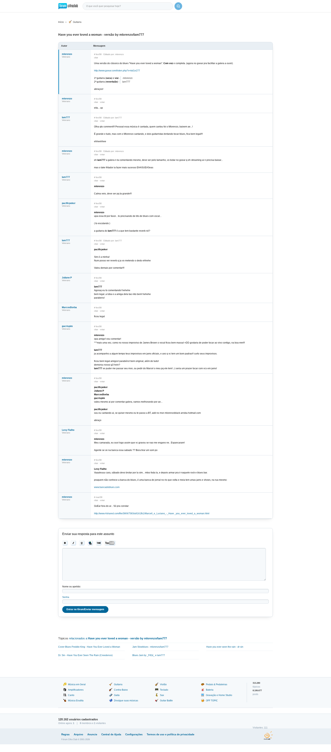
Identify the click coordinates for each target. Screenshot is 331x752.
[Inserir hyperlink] (90, 543)
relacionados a (118, 638)
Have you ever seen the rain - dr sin (224, 647)
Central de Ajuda (111, 734)
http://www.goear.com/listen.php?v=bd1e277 (117, 70)
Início (61, 22)
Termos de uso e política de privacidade (170, 734)
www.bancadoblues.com (107, 487)
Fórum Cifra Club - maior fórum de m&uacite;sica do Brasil (68, 6)
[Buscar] (178, 6)
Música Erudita (76, 700)
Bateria (209, 689)
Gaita (117, 695)
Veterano (66, 57)
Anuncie (92, 734)
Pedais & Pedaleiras (216, 684)
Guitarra (77, 22)
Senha (65, 597)
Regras (65, 734)
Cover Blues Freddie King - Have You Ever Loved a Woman (89, 647)
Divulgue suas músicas (126, 700)
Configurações (134, 734)
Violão (163, 684)
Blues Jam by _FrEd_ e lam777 (148, 655)
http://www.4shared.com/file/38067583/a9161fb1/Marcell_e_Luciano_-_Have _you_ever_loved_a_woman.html (151, 513)
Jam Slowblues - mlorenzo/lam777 (150, 647)
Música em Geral (77, 684)
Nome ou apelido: (71, 586)
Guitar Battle (166, 700)
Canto (71, 695)
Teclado (164, 689)
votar (102, 102)
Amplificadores (76, 689)
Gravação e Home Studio (219, 695)
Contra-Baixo (121, 689)
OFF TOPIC (212, 700)
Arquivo (78, 734)
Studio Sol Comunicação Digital (268, 735)
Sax (162, 695)
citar (96, 57)
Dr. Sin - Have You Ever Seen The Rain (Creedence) (85, 655)
